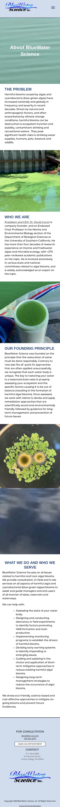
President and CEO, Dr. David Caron (27, 222)
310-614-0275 (30, 739)
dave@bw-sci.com (30, 736)
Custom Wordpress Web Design (30, 806)
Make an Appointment (30, 744)
